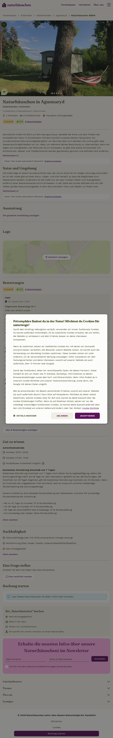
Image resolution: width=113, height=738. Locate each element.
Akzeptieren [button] (87, 416)
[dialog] (56, 369)
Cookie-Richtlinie (90, 408)
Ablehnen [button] (62, 416)
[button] (24, 415)
